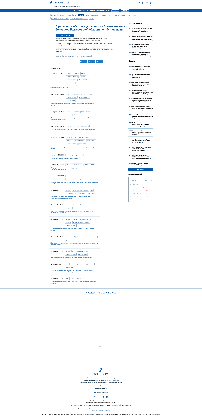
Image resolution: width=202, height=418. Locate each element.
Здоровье (123, 15)
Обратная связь (102, 382)
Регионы (83, 73)
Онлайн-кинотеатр (110, 378)
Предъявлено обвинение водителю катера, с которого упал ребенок (142, 132)
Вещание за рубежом (102, 392)
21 (143, 193)
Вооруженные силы (79, 176)
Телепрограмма (65, 6)
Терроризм (82, 76)
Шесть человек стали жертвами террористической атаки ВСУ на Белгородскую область (69, 118)
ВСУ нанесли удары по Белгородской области (64, 158)
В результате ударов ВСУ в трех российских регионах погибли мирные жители (72, 130)
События (95, 385)
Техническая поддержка (115, 382)
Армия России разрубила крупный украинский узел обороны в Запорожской (142, 30)
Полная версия (75, 6)
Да (115, 10)
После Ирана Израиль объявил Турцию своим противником (141, 76)
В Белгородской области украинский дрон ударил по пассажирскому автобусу (72, 229)
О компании (90, 378)
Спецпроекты (99, 378)
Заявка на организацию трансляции (101, 410)
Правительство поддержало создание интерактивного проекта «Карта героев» (72, 147)
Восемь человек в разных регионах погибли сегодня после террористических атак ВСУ (69, 86)
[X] (99, 61)
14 (143, 190)
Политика (61, 15)
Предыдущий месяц (130, 180)
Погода (134, 15)
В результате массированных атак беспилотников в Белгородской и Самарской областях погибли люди (71, 271)
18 (134, 193)
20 (140, 193)
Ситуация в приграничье (68, 56)
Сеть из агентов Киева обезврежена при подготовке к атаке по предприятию (142, 38)
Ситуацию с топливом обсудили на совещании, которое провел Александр (141, 67)
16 (150, 190)
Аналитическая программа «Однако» (79, 18)
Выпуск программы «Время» (140, 164)
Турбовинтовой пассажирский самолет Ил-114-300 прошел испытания (140, 124)
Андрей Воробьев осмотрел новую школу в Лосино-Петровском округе (142, 116)
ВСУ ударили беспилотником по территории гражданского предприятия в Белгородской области (73, 168)
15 (147, 190)
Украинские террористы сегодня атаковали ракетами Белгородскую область (72, 104)
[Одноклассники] (91, 61)
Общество (81, 15)
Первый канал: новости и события (80, 190)
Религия (110, 15)
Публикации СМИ (104, 385)
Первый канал (61, 3)
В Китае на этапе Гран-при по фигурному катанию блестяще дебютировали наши (141, 156)
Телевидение (82, 193)
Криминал (69, 73)
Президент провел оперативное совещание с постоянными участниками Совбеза (141, 54)
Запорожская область (72, 143)
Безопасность (103, 15)
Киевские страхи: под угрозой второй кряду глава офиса (140, 46)
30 (140, 184)
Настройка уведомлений (101, 388)
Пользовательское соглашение (88, 382)
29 (137, 184)
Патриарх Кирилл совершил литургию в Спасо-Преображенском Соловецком (142, 92)
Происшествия (94, 15)
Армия (87, 15)
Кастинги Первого (106, 380)
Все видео (116, 380)
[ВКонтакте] (83, 61)
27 (131, 184)
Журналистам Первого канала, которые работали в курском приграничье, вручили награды (74, 243)
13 (140, 190)
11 (134, 190)
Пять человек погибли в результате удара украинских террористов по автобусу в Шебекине (71, 211)
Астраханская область (72, 79)
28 (134, 184)
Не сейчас (125, 10)
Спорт (129, 15)
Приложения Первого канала (91, 380)
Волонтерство (69, 176)
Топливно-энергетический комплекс (81, 222)
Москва (91, 18)
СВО (77, 56)
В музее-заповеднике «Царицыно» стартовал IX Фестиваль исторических (142, 148)
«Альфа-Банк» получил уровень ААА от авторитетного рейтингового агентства (142, 140)
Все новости (54, 15)
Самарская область (82, 254)
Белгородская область (86, 56)
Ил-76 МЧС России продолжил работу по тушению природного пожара (141, 84)
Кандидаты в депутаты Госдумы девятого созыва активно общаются (142, 108)
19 (137, 193)
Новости (56, 6)
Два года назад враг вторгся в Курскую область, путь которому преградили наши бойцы (74, 183)
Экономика (68, 15)
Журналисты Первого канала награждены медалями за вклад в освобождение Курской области (70, 197)
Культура (117, 15)
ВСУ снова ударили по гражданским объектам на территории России (72, 257)
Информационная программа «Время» (59, 18)
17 (131, 193)
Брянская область (71, 83)
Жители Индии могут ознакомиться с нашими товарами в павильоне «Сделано (142, 100)
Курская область (83, 143)
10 (131, 190)
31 (143, 184)
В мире (74, 15)
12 (137, 190)
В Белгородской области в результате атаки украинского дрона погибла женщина (73, 282)
